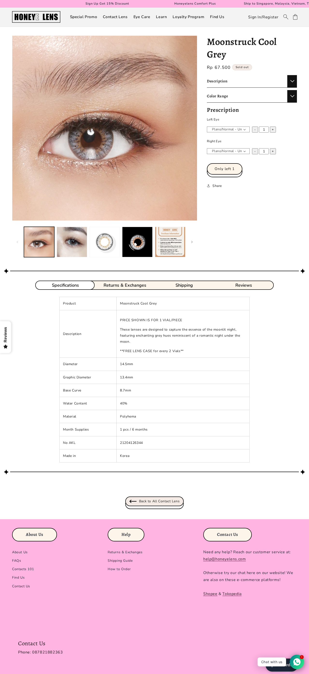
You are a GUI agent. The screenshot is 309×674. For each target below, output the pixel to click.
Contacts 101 (23, 569)
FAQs (16, 560)
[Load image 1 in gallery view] (39, 242)
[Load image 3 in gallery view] (105, 242)
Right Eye (214, 141)
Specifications (65, 285)
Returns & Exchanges (125, 285)
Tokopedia (231, 593)
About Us (20, 552)
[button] (83, 17)
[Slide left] (17, 242)
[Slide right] (192, 242)
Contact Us (21, 586)
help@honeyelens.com (224, 559)
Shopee (210, 593)
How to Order (119, 569)
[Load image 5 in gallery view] (170, 242)
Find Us (18, 577)
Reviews (243, 285)
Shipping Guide (120, 560)
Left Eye (213, 119)
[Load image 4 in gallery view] (137, 242)
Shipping (184, 285)
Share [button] (217, 186)
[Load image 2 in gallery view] (72, 242)
